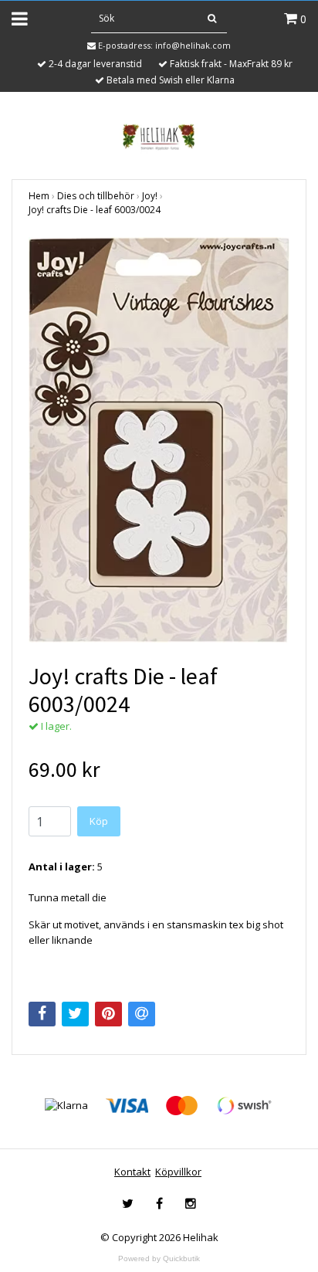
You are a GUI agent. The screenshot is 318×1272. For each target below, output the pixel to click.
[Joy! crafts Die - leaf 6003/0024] (159, 440)
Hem (39, 195)
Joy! (149, 195)
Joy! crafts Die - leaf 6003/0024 (95, 209)
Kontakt (132, 1172)
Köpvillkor (178, 1172)
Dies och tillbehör (95, 195)
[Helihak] (159, 137)
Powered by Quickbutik (159, 1258)
